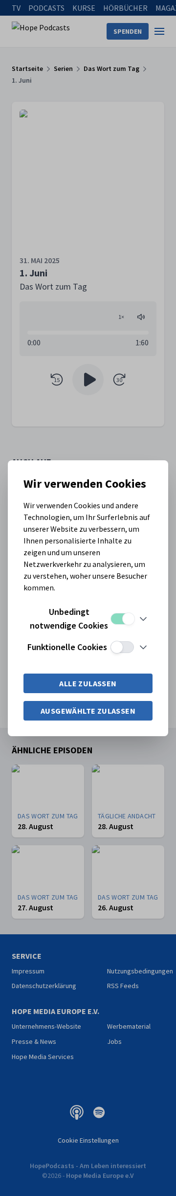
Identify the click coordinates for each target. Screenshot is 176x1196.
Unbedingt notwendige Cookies (69, 618)
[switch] (122, 619)
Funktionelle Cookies (67, 647)
